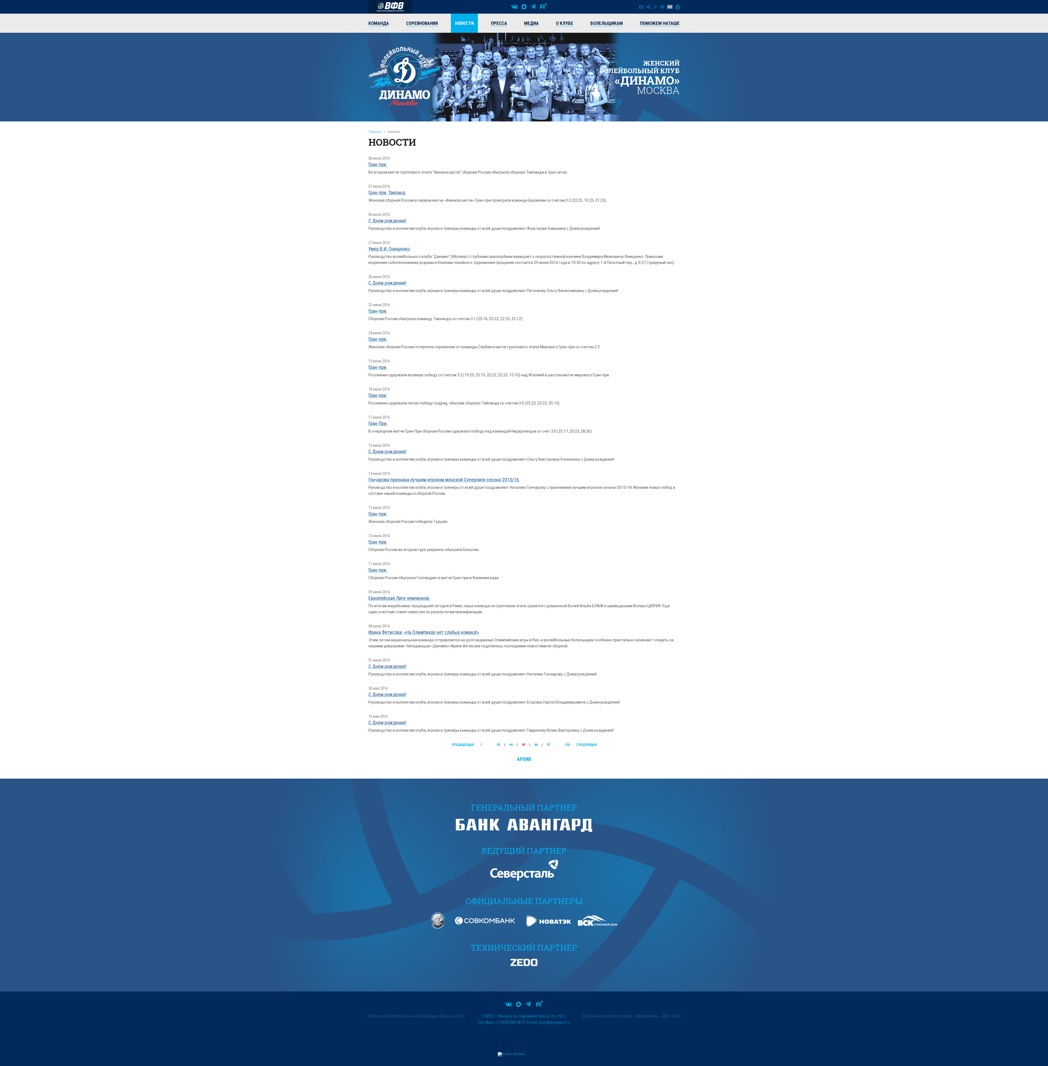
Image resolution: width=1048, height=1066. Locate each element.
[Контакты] (641, 6)
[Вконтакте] (514, 7)
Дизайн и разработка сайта (609, 1016)
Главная (374, 132)
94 (511, 745)
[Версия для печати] (662, 6)
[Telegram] (533, 7)
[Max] (524, 7)
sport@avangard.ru (554, 1022)
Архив (524, 759)
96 (536, 745)
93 (498, 745)
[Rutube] (543, 7)
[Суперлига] (390, 7)
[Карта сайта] (648, 7)
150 (567, 745)
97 (548, 745)
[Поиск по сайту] (655, 7)
